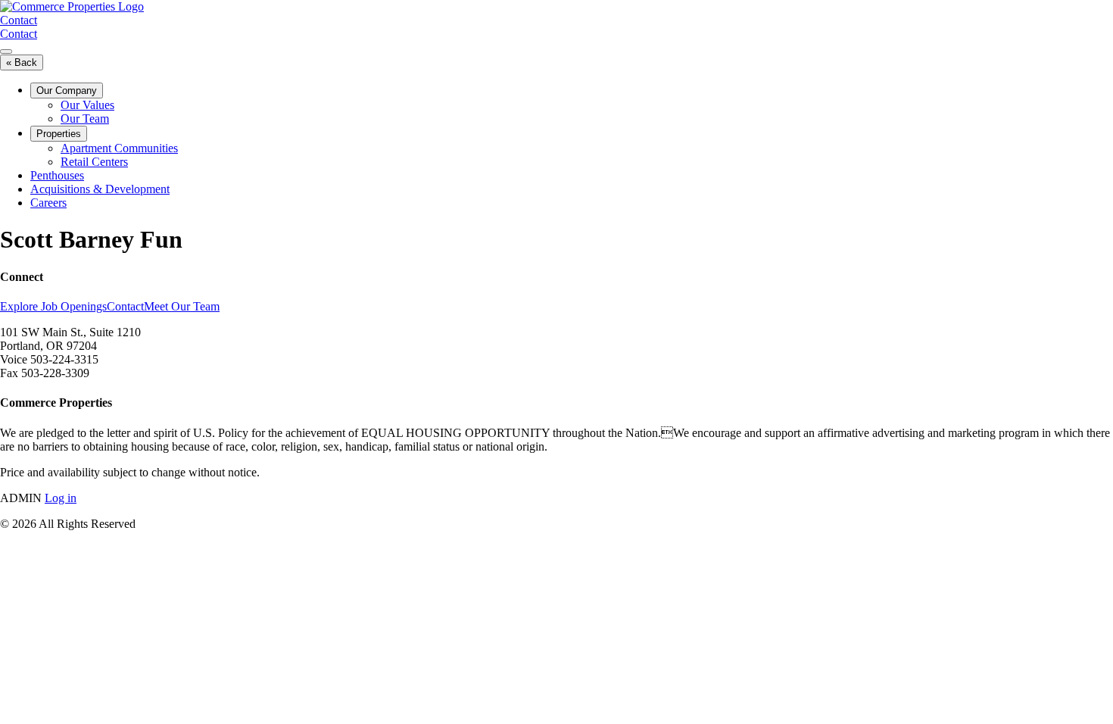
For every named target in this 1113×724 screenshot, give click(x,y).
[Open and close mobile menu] (6, 51)
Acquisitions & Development (100, 189)
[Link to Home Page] (72, 6)
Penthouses (57, 175)
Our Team (85, 118)
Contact (18, 20)
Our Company (66, 90)
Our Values (87, 104)
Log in (60, 498)
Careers (48, 202)
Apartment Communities (119, 148)
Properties (58, 133)
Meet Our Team (182, 306)
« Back (21, 62)
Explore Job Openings (53, 306)
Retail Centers (94, 161)
